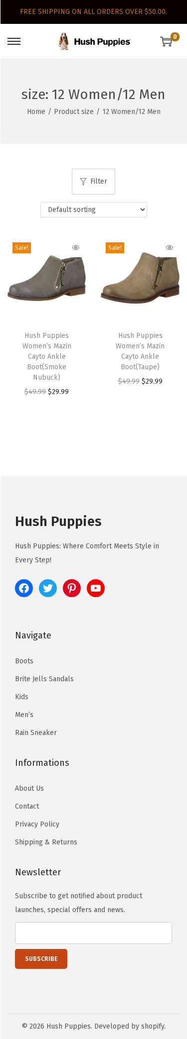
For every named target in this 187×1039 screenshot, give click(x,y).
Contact (27, 806)
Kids (21, 697)
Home (36, 111)
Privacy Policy (37, 824)
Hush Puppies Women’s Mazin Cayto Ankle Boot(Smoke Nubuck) (46, 356)
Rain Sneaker (36, 732)
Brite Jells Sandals (44, 679)
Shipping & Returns (46, 842)
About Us (29, 788)
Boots (24, 661)
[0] (166, 41)
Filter (98, 181)
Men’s (24, 715)
